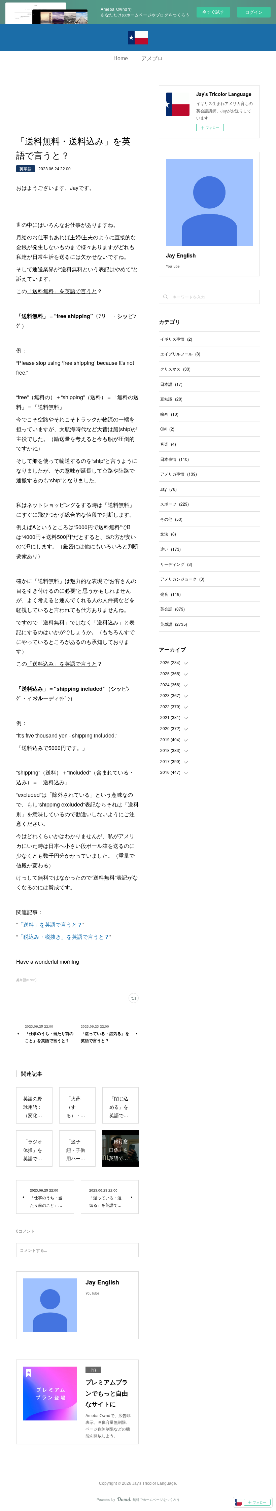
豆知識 (171, 399)
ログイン (254, 12)
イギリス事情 (176, 339)
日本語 (171, 384)
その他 (171, 519)
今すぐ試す (213, 11)
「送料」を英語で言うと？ (50, 924)
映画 (169, 414)
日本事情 (174, 459)
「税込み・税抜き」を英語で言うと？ (63, 936)
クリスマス (175, 369)
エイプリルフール (180, 353)
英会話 (172, 609)
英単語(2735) (26, 979)
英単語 (26, 168)
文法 (168, 534)
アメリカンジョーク (182, 579)
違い (170, 549)
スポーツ (174, 504)
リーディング (176, 564)
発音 (170, 594)
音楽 (168, 444)
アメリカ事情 (178, 474)
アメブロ (152, 58)
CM (167, 429)
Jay (168, 489)
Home (120, 58)
